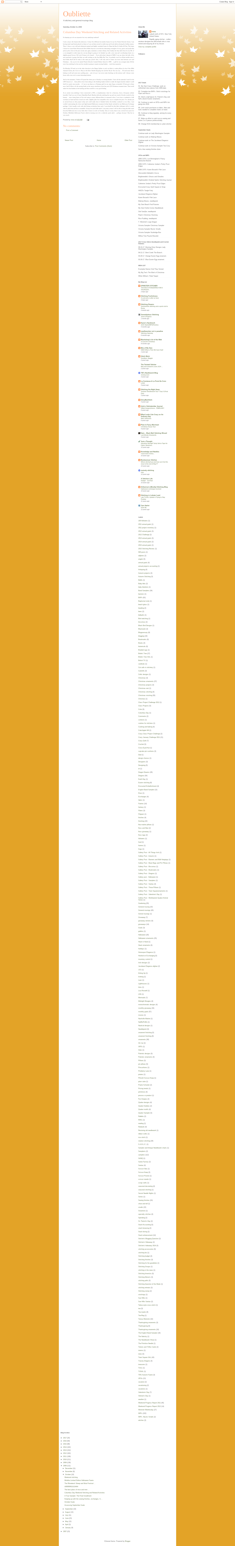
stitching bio (142, 1253)
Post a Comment (72, 130)
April (67, 1524)
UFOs (140, 1378)
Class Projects (143, 706)
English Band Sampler (146, 790)
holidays (141, 949)
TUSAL (140, 1371)
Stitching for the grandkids (147, 1263)
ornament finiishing (145, 1032)
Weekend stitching (71, 1477)
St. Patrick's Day (144, 1221)
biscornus (141, 622)
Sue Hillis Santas (144, 1301)
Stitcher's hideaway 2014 (147, 1245)
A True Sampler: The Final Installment (78, 1496)
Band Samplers (143, 590)
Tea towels (142, 1312)
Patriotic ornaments (145, 1057)
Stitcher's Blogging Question (148, 1239)
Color (140, 709)
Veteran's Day (143, 1396)
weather (141, 1399)
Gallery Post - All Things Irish (148, 852)
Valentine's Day (143, 1392)
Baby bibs (141, 584)
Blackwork (142, 629)
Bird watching (143, 618)
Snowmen (141, 1211)
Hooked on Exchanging (146, 956)
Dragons (141, 776)
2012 (65, 1453)
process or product (145, 1095)
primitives (141, 1092)
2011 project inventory (146, 528)
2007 (65, 1531)
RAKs (140, 1120)
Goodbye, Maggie (147, 358)
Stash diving (142, 1232)
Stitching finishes (144, 1260)
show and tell (143, 1204)
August (68, 1512)
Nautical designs (144, 1025)
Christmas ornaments (145, 681)
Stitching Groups (144, 1266)
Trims (140, 1368)
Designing (141, 765)
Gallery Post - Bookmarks (147, 870)
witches (141, 1420)
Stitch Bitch (145, 356)
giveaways (142, 924)
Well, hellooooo (146, 418)
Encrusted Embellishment (147, 786)
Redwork (141, 1127)
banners (141, 594)
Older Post (128, 140)
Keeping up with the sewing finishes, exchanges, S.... (84, 1499)
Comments (142, 716)
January (68, 1528)
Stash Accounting (144, 1225)
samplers (141, 1155)
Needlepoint (142, 1029)
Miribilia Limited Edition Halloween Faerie (79, 1480)
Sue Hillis (141, 1298)
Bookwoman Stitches (149, 460)
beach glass (142, 604)
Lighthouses (142, 984)
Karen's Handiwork (148, 323)
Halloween (142, 935)
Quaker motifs (143, 1109)
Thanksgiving (143, 1326)
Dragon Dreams (143, 772)
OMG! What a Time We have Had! (152, 350)
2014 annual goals (144, 542)
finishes (141, 817)
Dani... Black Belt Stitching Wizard (154, 433)
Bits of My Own (146, 348)
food (139, 842)
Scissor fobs (142, 1169)
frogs (140, 849)
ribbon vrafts (142, 1134)
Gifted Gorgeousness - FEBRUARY (152, 408)
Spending (141, 1218)
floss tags (141, 835)
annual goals (142, 563)
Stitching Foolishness (149, 296)
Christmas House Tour (148, 427)
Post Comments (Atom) (103, 146)
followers (141, 838)
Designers (141, 762)
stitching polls (143, 1280)
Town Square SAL (144, 1357)
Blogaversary (143, 632)
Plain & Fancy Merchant (150, 425)
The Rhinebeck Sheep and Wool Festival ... (80, 1483)
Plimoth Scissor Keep (146, 1078)
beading (141, 608)
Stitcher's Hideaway (145, 1242)
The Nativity (142, 1336)
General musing (143, 907)
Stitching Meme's (144, 1277)
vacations (141, 1389)
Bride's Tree (142, 653)
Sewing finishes (143, 1200)
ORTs (140, 1046)
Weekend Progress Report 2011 (149, 1403)
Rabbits (141, 1116)
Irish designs (142, 963)
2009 (65, 1462)
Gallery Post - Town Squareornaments (151, 891)
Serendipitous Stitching (150, 315)
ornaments (142, 1039)
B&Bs (140, 580)
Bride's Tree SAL (144, 657)
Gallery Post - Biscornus (147, 866)
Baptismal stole (143, 601)
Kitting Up (141, 973)
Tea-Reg (141, 1315)
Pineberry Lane (143, 1071)
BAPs (140, 597)
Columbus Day (143, 713)
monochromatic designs (146, 1004)
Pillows (140, 1060)
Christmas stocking (145, 695)
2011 (65, 1456)
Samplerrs (142, 1151)
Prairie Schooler (144, 1085)
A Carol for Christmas (148, 342)
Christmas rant (143, 688)
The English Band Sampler (147, 1333)
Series (140, 1197)
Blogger (127, 1541)
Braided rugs (142, 650)
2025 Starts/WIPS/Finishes (150, 325)
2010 (65, 1459)
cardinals (141, 664)
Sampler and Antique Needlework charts (152, 1148)
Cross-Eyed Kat (144, 748)
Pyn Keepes (142, 1099)
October (68, 1474)
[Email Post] (88, 120)
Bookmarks (142, 639)
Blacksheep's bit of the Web (151, 340)
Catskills (141, 671)
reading (140, 1123)
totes (140, 1354)
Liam (140, 980)
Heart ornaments (144, 945)
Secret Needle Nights (145, 1193)
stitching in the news (145, 1270)
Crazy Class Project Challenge (149, 734)
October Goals (70, 1502)
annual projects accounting (147, 566)
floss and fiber (143, 828)
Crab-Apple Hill (143, 730)
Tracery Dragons (144, 1361)
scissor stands (143, 1179)
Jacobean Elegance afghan (148, 966)
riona (154, 31)
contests (141, 720)
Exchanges (142, 797)
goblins (140, 931)
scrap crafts (142, 1183)
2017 (65, 1438)
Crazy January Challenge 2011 (149, 737)
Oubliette (77, 14)
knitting (140, 977)
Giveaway (141, 917)
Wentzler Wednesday (145, 1410)
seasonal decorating (145, 1186)
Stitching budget (144, 1256)
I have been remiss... (148, 454)
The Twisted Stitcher (148, 364)
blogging (141, 636)
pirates (140, 1074)
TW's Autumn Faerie (145, 1375)
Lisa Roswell (142, 991)
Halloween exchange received (151, 489)
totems (140, 1350)
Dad (139, 755)
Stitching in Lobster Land (150, 495)
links (140, 987)
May (67, 1521)
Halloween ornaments (145, 938)
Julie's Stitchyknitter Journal (152, 406)
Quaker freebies (144, 1106)
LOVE (143, 383)
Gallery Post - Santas (146, 884)
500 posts (141, 552)
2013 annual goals (144, 538)
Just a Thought (146, 441)
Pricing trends (143, 1088)
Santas (140, 1165)
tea (139, 1308)
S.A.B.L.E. (142, 1144)
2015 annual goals (144, 545)
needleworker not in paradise (152, 331)
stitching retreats (144, 1287)
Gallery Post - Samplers (146, 880)
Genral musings (143, 914)
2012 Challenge (143, 535)
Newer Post (69, 140)
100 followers (143, 521)
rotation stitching (144, 1141)
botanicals (142, 646)
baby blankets (143, 587)
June (67, 1518)
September (69, 1509)
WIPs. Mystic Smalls (145, 1417)
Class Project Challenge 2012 (148, 702)
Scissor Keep (143, 1172)
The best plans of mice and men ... (77, 1490)
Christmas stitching (145, 692)
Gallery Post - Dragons (146, 873)
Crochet (141, 744)
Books (140, 643)
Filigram (141, 814)
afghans (141, 556)
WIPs (140, 1413)
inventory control (144, 959)
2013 (65, 1450)
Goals (140, 928)
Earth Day (141, 779)
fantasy (141, 807)
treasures (141, 1364)
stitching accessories (145, 1249)
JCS (139, 970)
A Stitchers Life (147, 479)
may (142, 472)
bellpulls (141, 615)
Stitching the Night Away (150, 389)
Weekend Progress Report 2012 (149, 1406)
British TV (141, 660)
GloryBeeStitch (146, 400)
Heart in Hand (143, 942)
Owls (140, 1050)
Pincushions (142, 1067)
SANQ (140, 1158)
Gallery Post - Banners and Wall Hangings (153, 859)
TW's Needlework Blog (149, 373)
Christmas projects (145, 685)
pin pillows (142, 1064)
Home (99, 140)
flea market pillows (145, 825)
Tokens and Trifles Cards (147, 1347)
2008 (65, 1466)
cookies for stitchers (145, 723)
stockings (141, 1294)
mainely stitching (147, 470)
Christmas (142, 678)
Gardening (142, 903)
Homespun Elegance (145, 952)
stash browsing (143, 1228)
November (69, 1471)
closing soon (145, 375)
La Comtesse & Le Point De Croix (153, 381)
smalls (140, 1207)
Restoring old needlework (147, 1130)
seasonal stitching (144, 1190)
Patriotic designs (144, 1053)
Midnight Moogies (144, 1001)
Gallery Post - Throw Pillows (148, 887)
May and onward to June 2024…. (152, 366)
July (67, 1515)
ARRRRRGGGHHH (71, 1486)
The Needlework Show (146, 1340)
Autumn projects (144, 573)
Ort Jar (140, 1043)
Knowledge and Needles (150, 452)
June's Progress (146, 316)
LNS (139, 994)
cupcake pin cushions (146, 751)
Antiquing (141, 569)
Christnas (141, 699)
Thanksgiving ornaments (147, 1329)
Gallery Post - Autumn (146, 856)
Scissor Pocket (143, 1176)
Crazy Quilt (142, 741)
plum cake (142, 1081)
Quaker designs (143, 1102)
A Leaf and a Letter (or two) (150, 298)
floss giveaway (143, 831)
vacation (141, 1382)
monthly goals (143, 1012)
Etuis (140, 793)
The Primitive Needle (145, 1343)
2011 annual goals (144, 524)
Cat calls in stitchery (145, 667)
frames (140, 845)
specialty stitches (144, 1214)
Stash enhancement (145, 1235)
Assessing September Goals (75, 1505)
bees (140, 611)
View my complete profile (147, 47)
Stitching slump (143, 1291)
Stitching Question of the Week (149, 1284)
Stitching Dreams (147, 304)
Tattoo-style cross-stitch (146, 1305)
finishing (141, 821)
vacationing (142, 1385)
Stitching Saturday (147, 333)
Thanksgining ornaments (147, 1322)
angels (140, 559)
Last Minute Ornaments (148, 435)
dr (139, 769)
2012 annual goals (144, 531)
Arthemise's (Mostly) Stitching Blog (154, 487)
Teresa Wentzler (144, 1319)
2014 (65, 1447)
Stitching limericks (144, 1273)
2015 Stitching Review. (146, 549)
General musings (144, 910)
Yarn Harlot (145, 505)
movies (140, 1015)
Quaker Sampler (144, 1113)
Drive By (144, 507)
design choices (143, 758)
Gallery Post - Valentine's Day (148, 894)
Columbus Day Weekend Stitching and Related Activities (85, 1493)
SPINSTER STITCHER (149, 286)
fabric (140, 800)
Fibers (140, 810)
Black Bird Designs (145, 625)
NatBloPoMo (142, 1022)
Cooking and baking (145, 727)
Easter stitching (143, 783)
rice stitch (141, 1137)
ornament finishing (144, 1036)
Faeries (141, 804)
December (69, 1468)
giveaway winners (144, 921)
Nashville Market (144, 1019)
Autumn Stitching (144, 576)
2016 (65, 1441)
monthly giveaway (144, 1008)
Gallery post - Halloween (147, 877)
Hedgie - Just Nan (147, 481)
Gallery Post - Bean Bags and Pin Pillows (153, 863)
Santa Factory (143, 1162)
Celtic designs (143, 674)
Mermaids (141, 997)
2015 (65, 1444)
